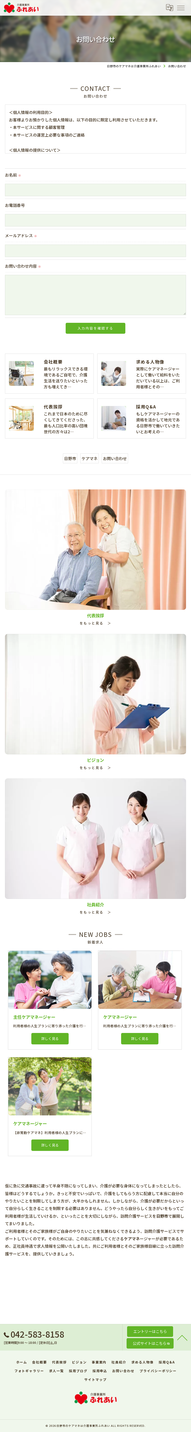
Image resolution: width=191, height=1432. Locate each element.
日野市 (70, 458)
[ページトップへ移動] (182, 1337)
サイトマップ (95, 1379)
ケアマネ (89, 458)
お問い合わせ (115, 458)
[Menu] (180, 7)
